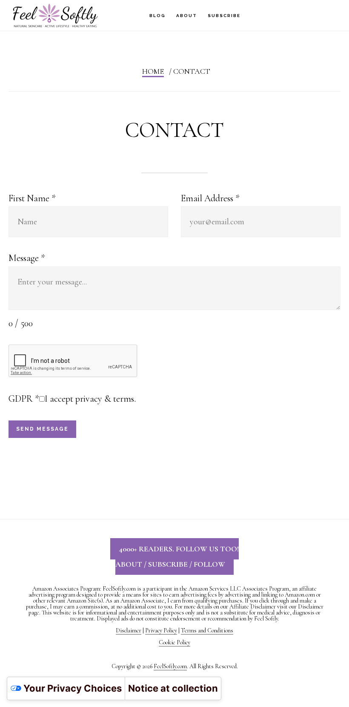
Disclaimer (128, 630)
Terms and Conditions (207, 630)
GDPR (24, 398)
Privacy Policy (161, 630)
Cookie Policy (174, 642)
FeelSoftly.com (170, 666)
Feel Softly (55, 15)
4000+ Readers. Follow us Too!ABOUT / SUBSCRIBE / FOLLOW (177, 556)
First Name (32, 198)
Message (27, 258)
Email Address (210, 198)
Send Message (42, 429)
